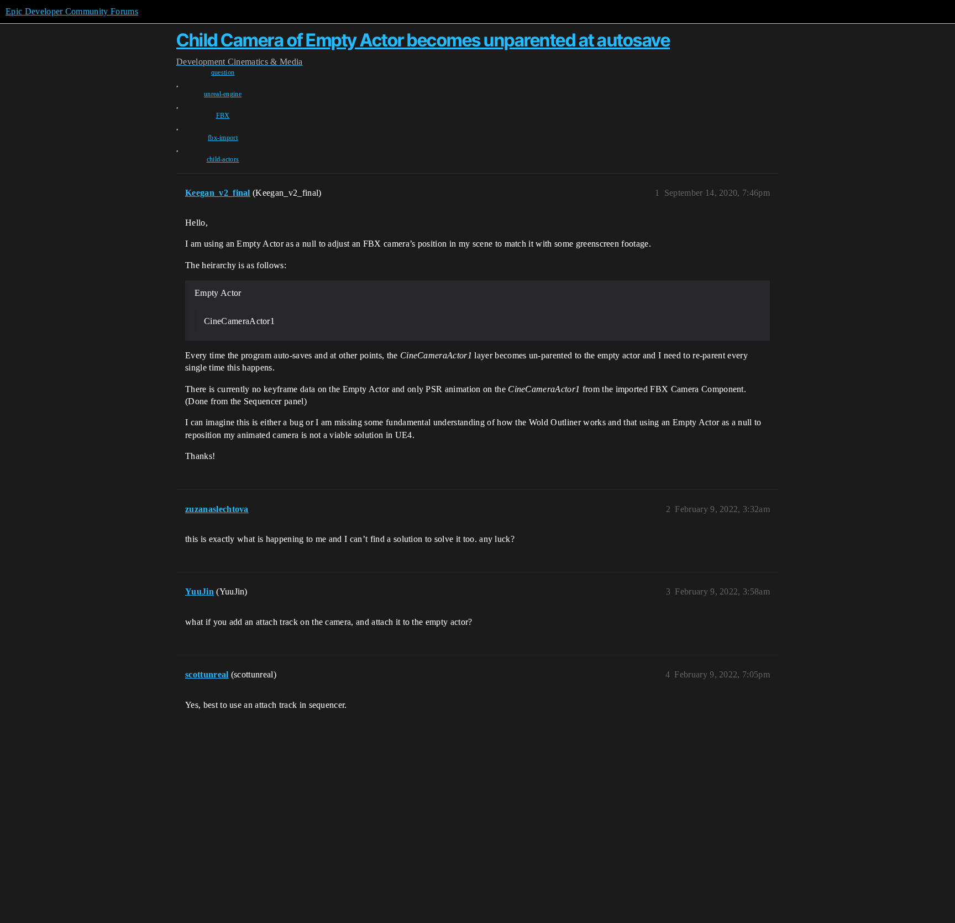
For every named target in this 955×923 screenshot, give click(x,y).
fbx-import (223, 138)
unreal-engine (223, 94)
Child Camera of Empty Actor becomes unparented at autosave (423, 40)
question (223, 72)
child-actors (223, 159)
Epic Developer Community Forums (72, 11)
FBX (223, 115)
